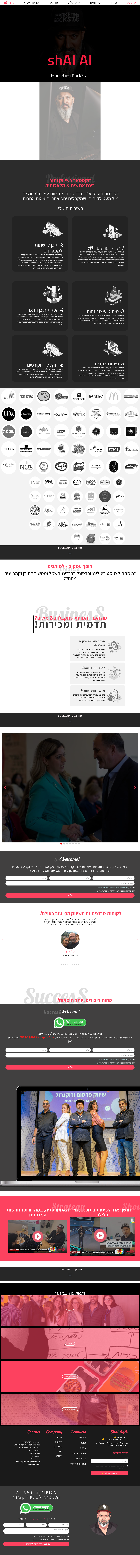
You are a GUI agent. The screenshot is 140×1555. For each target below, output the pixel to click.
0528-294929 (37, 1519)
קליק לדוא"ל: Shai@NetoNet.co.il (27, 1444)
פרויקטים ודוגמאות (70, 1376)
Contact (33, 1432)
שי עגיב (131, 2)
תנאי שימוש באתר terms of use (33, 1451)
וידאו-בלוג (74, 2)
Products (78, 1432)
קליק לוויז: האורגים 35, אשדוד (29, 1447)
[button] (70, 553)
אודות (113, 2)
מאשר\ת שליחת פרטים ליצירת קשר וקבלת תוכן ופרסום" (115, 887)
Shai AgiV (119, 1432)
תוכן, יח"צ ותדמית (78, 1463)
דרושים (59, 1455)
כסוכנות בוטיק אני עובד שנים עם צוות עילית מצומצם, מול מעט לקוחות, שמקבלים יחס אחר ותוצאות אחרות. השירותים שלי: (70, 201)
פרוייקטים (58, 1446)
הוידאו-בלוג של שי (70, 1409)
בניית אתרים (80, 1458)
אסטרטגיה (81, 1437)
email (126, 1458)
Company (54, 1432)
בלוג (60, 1451)
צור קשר (53, 2)
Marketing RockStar (70, 75)
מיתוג (83, 1442)
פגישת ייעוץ (31, 2)
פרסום (83, 1448)
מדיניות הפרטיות (103, 891)
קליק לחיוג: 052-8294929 (30, 1442)
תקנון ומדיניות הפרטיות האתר (34, 1457)
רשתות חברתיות (79, 1453)
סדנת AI (9, 2)
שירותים (95, 2)
